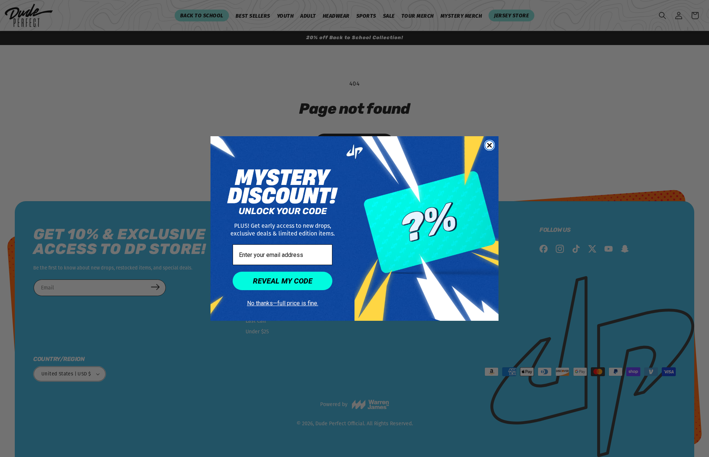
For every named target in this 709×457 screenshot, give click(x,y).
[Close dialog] (489, 145)
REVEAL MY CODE (282, 280)
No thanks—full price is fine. (282, 303)
